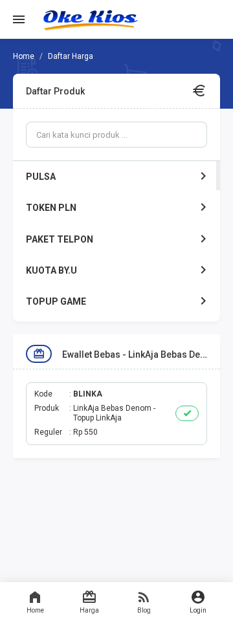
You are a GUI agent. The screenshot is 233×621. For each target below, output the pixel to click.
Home (35, 610)
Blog (144, 610)
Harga (89, 610)
